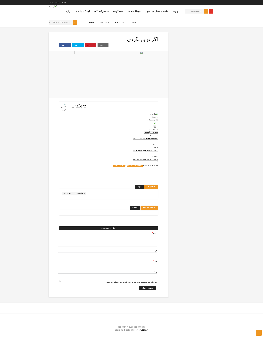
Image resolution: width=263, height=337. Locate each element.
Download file (119, 166)
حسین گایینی (80, 105)
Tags (139, 187)
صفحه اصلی (90, 22)
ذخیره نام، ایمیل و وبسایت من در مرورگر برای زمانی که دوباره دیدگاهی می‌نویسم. (131, 282)
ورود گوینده (118, 11)
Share (146, 132)
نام (155, 250)
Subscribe (154, 132)
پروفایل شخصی (134, 11)
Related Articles (149, 208)
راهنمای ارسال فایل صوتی (156, 11)
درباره (68, 11)
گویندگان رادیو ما (82, 11)
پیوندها (175, 11)
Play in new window (134, 166)
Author (134, 208)
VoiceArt (144, 330)
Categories (151, 187)
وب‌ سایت (154, 272)
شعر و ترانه (133, 22)
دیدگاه (154, 233)
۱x (155, 126)
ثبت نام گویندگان (101, 11)
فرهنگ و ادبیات (104, 22)
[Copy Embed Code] (157, 161)
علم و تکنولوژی (119, 22)
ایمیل (155, 261)
